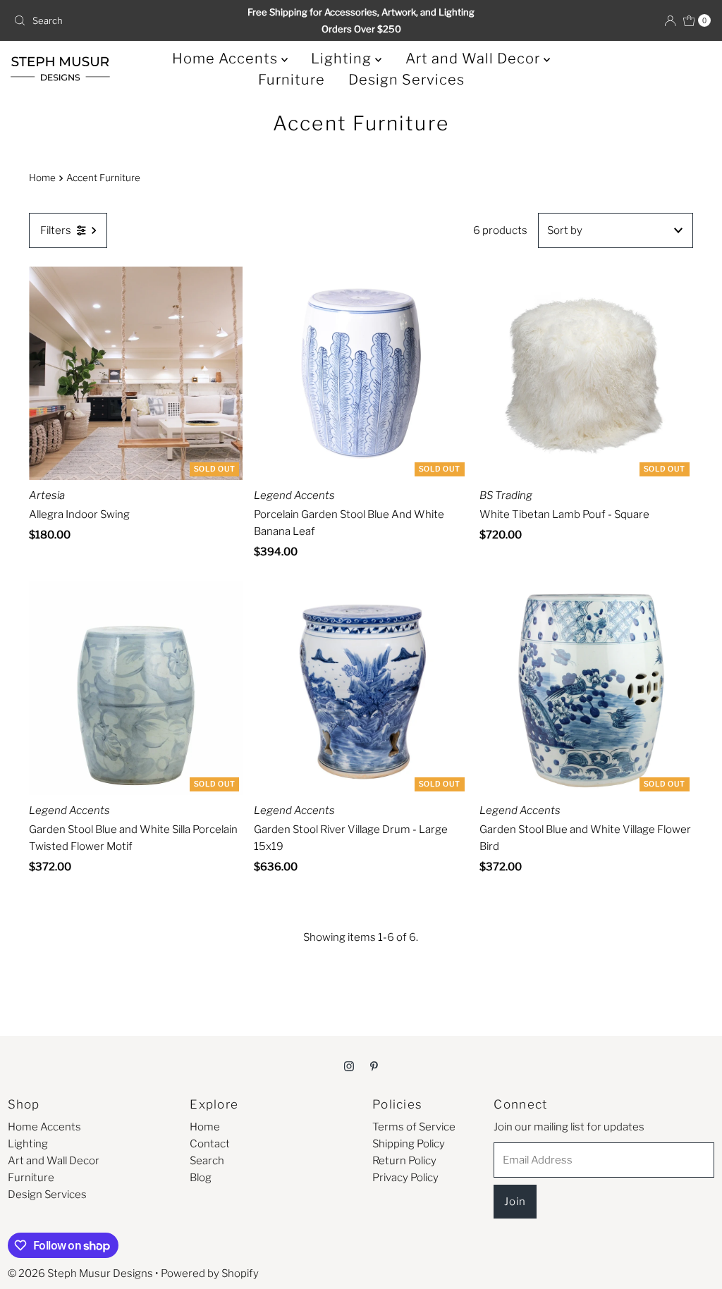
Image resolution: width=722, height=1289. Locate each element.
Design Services (406, 79)
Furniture (291, 79)
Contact (210, 1143)
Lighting (343, 58)
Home (42, 177)
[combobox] (122, 20)
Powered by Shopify (210, 1273)
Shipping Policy (408, 1143)
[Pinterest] (374, 1065)
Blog (201, 1177)
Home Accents (226, 58)
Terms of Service (413, 1127)
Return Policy (404, 1160)
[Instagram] (349, 1065)
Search (207, 1160)
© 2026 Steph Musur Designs (80, 1273)
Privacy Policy (405, 1177)
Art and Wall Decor (474, 58)
